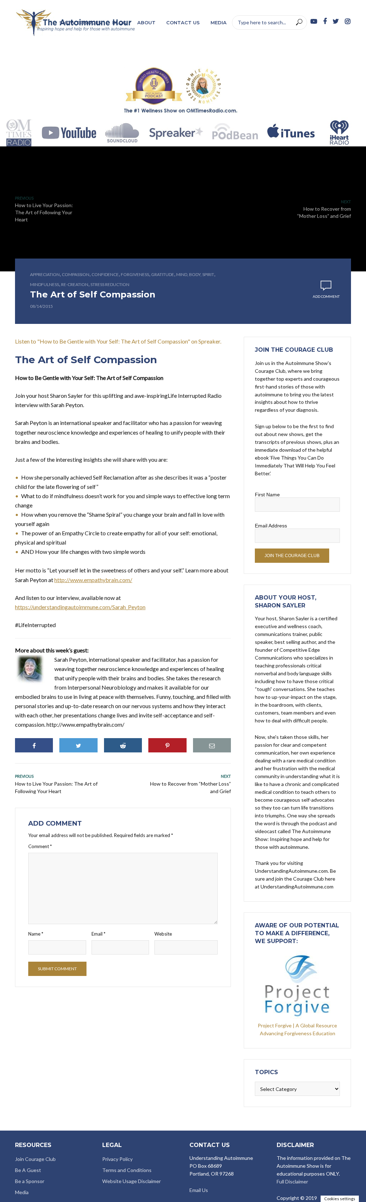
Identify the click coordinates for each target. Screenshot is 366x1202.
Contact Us (183, 22)
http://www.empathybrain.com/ (93, 579)
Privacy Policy (117, 1159)
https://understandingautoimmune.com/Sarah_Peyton (80, 606)
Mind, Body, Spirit (195, 274)
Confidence (105, 274)
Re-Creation (74, 284)
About (146, 22)
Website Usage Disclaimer (131, 1181)
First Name (267, 494)
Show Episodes (80, 22)
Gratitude (162, 274)
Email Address (271, 526)
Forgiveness (135, 274)
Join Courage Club (35, 1159)
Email (98, 934)
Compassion (75, 274)
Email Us (198, 1190)
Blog (119, 22)
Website (163, 934)
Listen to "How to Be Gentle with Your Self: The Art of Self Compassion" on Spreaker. (118, 341)
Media (219, 22)
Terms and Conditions (127, 1170)
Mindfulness (44, 284)
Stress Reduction (109, 284)
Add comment (326, 296)
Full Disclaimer (292, 1181)
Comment (40, 846)
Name (35, 934)
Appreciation (45, 274)
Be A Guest (28, 1170)
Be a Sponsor (29, 1181)
